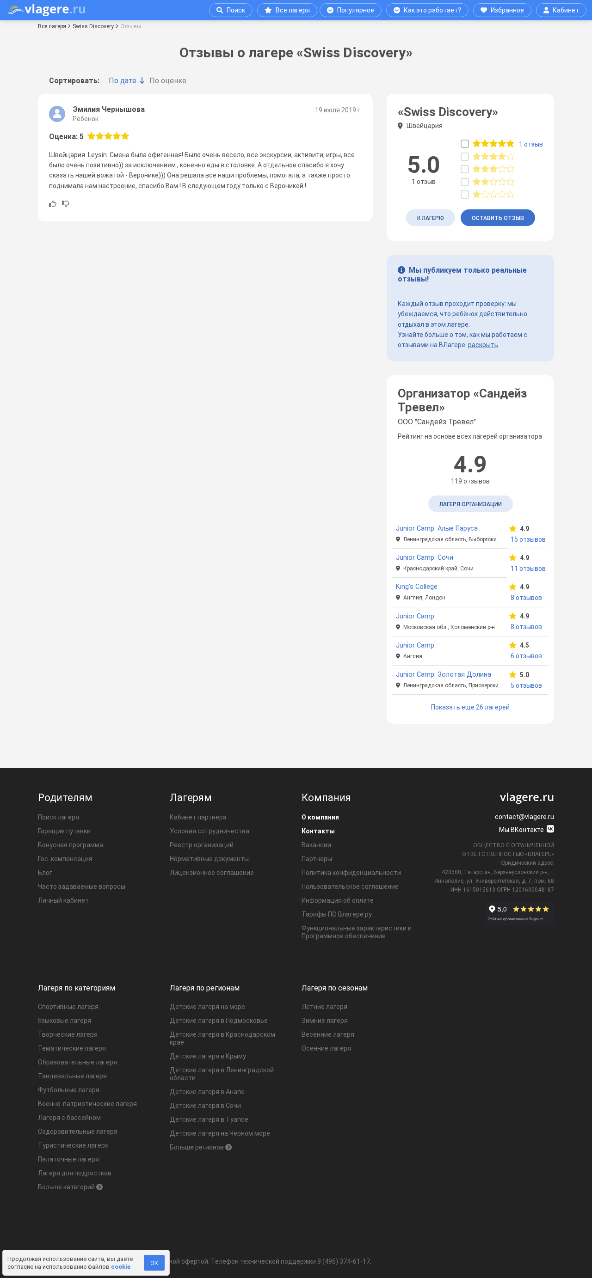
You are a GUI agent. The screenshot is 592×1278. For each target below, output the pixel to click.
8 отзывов (526, 597)
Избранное (507, 10)
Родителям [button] (65, 797)
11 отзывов (528, 568)
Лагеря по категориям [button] (76, 988)
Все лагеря (293, 10)
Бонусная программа (70, 845)
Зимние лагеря (325, 1020)
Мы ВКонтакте (522, 829)
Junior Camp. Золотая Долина (443, 675)
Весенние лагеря (328, 1034)
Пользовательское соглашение (350, 886)
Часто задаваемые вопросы (81, 886)
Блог (45, 872)
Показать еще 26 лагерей (470, 707)
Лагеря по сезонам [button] (335, 988)
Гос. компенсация (65, 858)
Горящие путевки (64, 831)
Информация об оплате (338, 900)
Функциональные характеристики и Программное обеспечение (357, 932)
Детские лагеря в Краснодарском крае (222, 1038)
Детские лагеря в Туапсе (209, 1119)
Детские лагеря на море (207, 1006)
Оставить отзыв (498, 218)
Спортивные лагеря (68, 1006)
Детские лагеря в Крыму (208, 1056)
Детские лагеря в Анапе (207, 1091)
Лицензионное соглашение (212, 872)
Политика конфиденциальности (351, 872)
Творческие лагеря (68, 1034)
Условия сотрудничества (209, 831)
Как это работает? (432, 10)
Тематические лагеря (72, 1048)
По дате (122, 80)
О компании (320, 817)
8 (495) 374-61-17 (343, 1261)
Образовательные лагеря (77, 1062)
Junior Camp (415, 616)
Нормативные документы (209, 858)
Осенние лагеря (326, 1048)
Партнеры (317, 858)
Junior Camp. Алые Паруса (437, 528)
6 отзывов (526, 656)
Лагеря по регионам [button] (205, 988)
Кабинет (566, 10)
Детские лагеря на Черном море (220, 1133)
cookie (120, 1266)
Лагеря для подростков (74, 1173)
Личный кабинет (63, 900)
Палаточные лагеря (68, 1159)
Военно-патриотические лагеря (87, 1103)
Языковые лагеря (64, 1020)
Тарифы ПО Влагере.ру (337, 914)
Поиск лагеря (58, 817)
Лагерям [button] (191, 797)
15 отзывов (528, 539)
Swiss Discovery (93, 26)
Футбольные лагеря (68, 1090)
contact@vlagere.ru (524, 816)
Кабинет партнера (198, 817)
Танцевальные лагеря (72, 1076)
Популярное (355, 10)
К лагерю (430, 218)
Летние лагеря (324, 1006)
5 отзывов (526, 685)
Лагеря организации (470, 504)
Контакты (318, 831)
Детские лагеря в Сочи (205, 1105)
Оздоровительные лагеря (77, 1131)
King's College (417, 587)
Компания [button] (326, 797)
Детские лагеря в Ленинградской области (222, 1074)
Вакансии (316, 845)
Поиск (236, 10)
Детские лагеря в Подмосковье (219, 1020)
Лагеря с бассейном (69, 1117)
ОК (154, 1263)
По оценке (167, 80)
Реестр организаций (202, 845)
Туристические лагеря (73, 1145)
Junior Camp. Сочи (424, 558)
